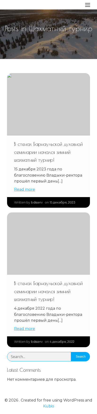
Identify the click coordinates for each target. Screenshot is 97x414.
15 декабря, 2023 (62, 202)
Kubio (48, 406)
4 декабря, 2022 (62, 341)
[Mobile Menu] (87, 4)
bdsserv (37, 202)
